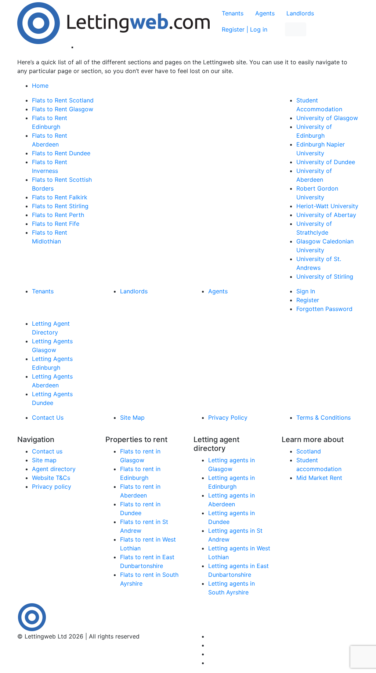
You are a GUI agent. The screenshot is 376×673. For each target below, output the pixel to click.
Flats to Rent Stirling (60, 206)
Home (40, 85)
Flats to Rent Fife (55, 223)
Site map (44, 460)
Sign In (305, 291)
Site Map (132, 417)
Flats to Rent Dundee (61, 153)
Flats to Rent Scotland (63, 100)
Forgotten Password (324, 308)
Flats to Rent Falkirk (59, 197)
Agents (265, 13)
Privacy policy (51, 486)
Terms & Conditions (323, 417)
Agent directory (54, 469)
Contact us (47, 451)
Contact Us (48, 417)
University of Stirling (324, 276)
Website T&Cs (51, 477)
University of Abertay (326, 214)
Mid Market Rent (319, 477)
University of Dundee (325, 162)
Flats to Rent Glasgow (62, 109)
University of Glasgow (327, 118)
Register (307, 300)
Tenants (232, 13)
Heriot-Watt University (327, 206)
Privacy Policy (227, 417)
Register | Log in (244, 29)
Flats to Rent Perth (58, 214)
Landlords (300, 13)
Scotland (308, 451)
